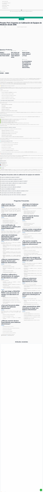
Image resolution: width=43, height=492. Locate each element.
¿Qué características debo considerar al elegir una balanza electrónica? (31, 308)
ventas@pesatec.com (11, 335)
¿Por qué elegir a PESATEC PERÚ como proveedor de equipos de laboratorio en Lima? (10, 293)
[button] (21, 10)
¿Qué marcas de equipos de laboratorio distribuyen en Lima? (31, 294)
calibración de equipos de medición (9, 85)
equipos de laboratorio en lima (31, 285)
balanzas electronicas (28, 208)
